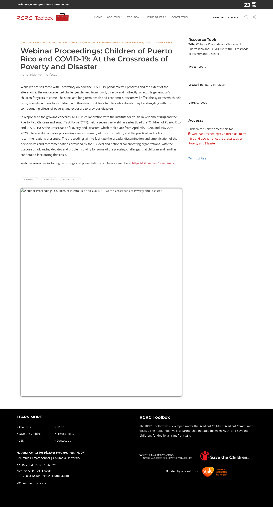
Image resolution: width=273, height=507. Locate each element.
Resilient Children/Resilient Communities (43, 4)
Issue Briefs (155, 17)
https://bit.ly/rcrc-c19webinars (153, 163)
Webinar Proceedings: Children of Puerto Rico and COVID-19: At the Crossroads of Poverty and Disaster (217, 138)
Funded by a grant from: (183, 471)
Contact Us (179, 17)
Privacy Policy (65, 434)
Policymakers (158, 42)
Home (98, 17)
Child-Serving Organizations (49, 42)
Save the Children (30, 434)
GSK (21, 440)
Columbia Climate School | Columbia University (48, 458)
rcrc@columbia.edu (56, 476)
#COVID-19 (49, 179)
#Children (29, 179)
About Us (113, 17)
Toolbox (133, 17)
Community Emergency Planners (111, 42)
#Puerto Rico (70, 179)
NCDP (60, 427)
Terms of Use (197, 158)
